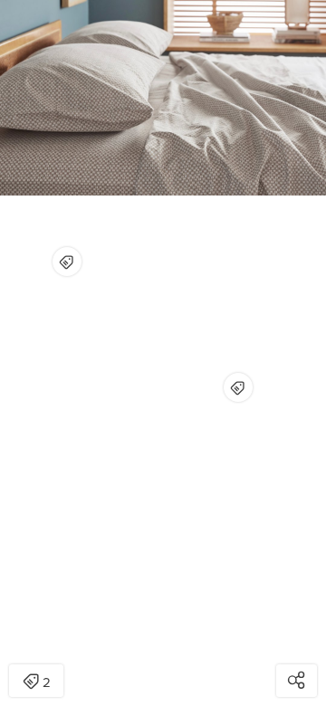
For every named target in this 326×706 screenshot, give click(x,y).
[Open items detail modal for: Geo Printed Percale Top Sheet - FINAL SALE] (238, 387)
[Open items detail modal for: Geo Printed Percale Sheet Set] (67, 261)
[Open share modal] (296, 680)
